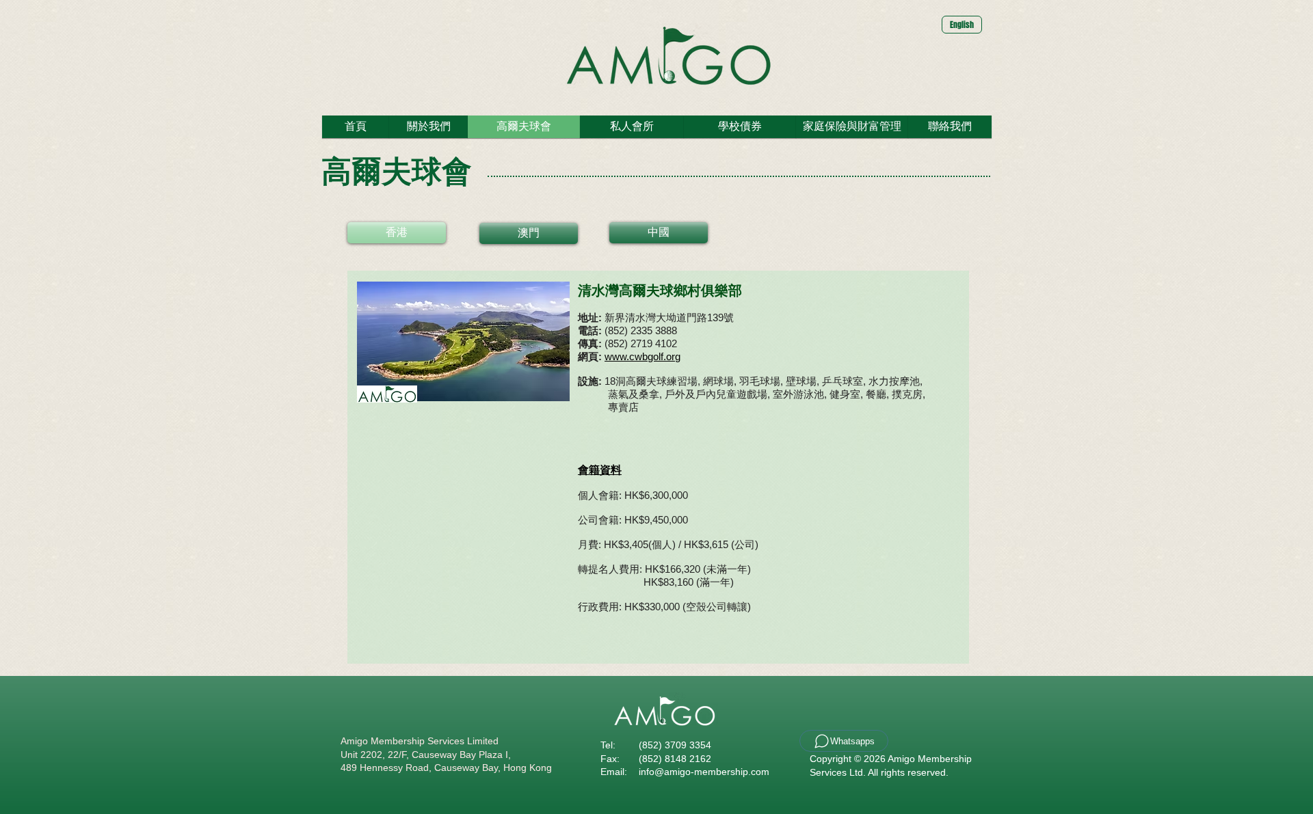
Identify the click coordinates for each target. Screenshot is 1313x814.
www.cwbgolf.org (642, 356)
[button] (355, 127)
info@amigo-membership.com (704, 771)
